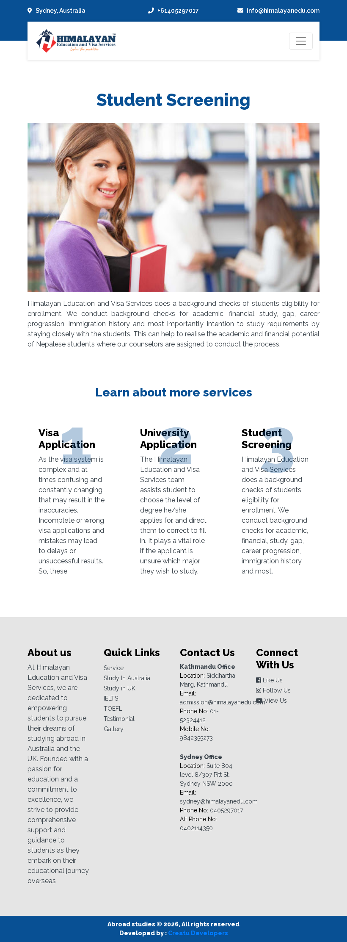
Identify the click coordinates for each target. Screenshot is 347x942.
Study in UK (119, 688)
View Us (275, 700)
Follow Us (276, 690)
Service (114, 668)
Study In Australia (127, 678)
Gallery (114, 729)
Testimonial (119, 718)
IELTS (111, 698)
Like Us (272, 680)
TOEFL (113, 708)
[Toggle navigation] (301, 41)
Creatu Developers (198, 933)
